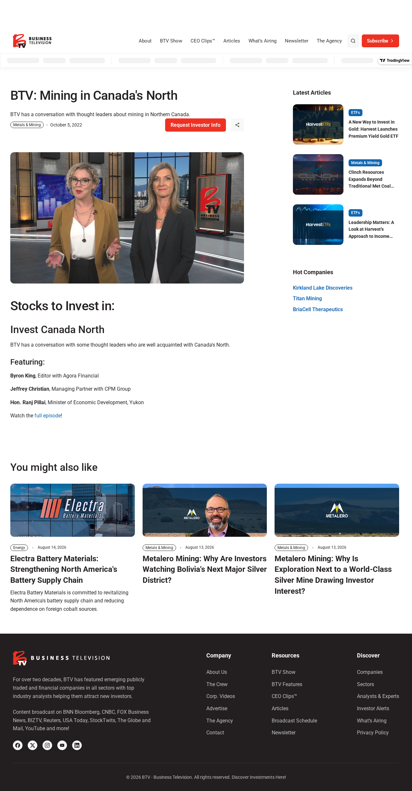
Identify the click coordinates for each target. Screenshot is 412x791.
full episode (47, 416)
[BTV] (32, 41)
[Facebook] (18, 745)
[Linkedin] (77, 745)
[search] (353, 41)
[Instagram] (47, 745)
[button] (237, 124)
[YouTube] (62, 745)
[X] (32, 745)
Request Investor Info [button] (195, 125)
